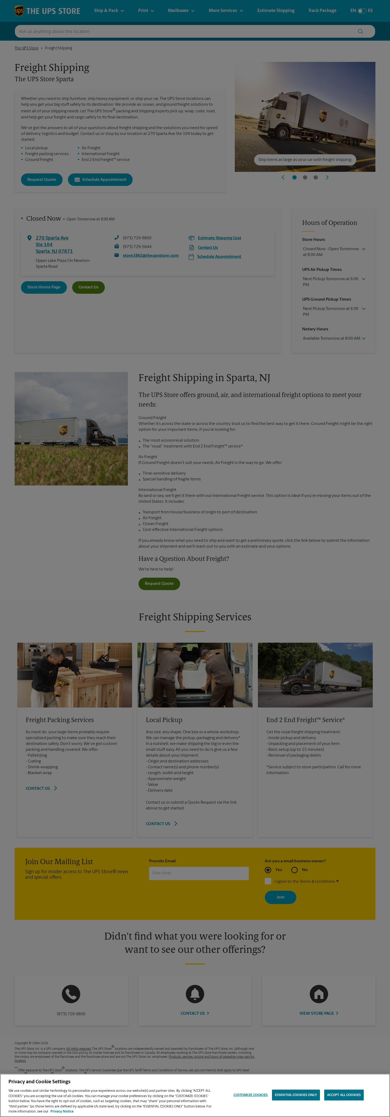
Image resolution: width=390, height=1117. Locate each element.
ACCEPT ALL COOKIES (344, 1095)
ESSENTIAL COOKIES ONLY (296, 1095)
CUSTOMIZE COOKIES (250, 1095)
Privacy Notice (61, 1111)
